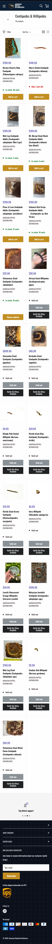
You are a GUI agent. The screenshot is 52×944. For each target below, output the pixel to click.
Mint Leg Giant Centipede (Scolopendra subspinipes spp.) (12, 673)
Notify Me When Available (39, 315)
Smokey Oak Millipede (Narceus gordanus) (38, 672)
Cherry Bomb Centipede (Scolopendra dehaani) (39, 69)
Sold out (39, 307)
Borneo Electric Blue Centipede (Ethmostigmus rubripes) (13, 71)
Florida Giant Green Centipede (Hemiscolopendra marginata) (11, 516)
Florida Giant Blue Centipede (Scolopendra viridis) (39, 437)
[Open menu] (4, 6)
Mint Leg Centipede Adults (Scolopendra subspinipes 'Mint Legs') (12, 139)
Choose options (13, 317)
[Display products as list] (48, 32)
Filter (9, 31)
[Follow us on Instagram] (5, 911)
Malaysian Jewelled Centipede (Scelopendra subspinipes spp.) (39, 595)
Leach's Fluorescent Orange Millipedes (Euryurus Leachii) (11, 595)
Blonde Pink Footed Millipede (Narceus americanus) (11, 437)
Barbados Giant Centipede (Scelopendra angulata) (39, 359)
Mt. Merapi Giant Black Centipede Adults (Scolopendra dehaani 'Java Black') (38, 140)
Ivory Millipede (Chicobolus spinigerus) (38, 513)
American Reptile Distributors (9, 80)
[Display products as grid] (43, 32)
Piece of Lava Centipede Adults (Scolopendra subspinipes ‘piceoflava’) (13, 210)
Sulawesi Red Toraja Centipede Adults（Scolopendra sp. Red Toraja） (38, 211)
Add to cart (13, 96)
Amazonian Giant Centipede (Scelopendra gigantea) (12, 359)
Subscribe (11, 876)
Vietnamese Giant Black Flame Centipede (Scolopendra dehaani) (13, 751)
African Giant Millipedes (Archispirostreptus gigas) (39, 281)
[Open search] (41, 5)
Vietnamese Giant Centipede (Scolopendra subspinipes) (12, 281)
